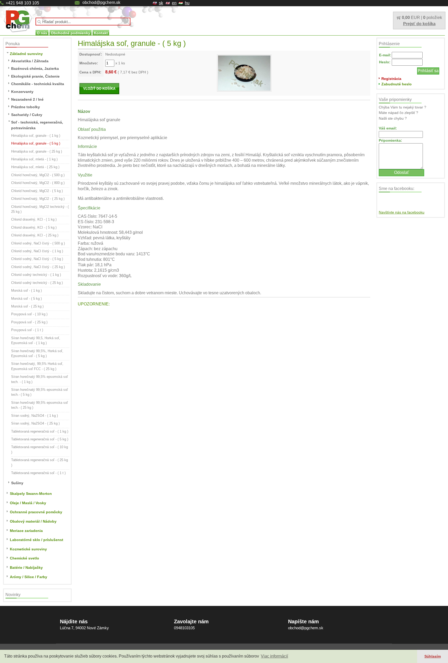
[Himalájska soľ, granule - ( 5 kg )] (244, 73)
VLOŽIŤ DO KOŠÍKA (99, 89)
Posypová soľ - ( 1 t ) (27, 330)
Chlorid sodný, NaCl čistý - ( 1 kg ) (37, 251)
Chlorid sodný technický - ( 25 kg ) (37, 283)
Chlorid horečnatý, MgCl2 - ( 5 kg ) (37, 191)
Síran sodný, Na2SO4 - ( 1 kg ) (34, 416)
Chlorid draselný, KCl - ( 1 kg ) (34, 219)
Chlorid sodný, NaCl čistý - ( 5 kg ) (37, 259)
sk (161, 3)
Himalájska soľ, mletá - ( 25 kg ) (35, 167)
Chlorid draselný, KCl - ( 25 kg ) (34, 235)
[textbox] (83, 21)
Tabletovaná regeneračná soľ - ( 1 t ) (38, 473)
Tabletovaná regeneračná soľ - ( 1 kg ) (39, 431)
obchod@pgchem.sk (101, 2)
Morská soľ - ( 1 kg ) (26, 290)
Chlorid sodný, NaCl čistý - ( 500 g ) (38, 243)
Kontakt (101, 33)
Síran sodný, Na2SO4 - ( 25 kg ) (35, 423)
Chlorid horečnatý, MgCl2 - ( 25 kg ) (38, 199)
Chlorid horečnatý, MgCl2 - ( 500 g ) (38, 175)
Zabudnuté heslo (396, 84)
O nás (42, 33)
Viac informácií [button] (274, 656)
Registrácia (391, 79)
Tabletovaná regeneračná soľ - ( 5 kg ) (39, 439)
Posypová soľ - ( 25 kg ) (29, 322)
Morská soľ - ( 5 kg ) (26, 298)
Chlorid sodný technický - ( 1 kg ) (36, 275)
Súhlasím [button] (432, 656)
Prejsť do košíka (419, 24)
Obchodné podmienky (70, 33)
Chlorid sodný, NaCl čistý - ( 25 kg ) (38, 267)
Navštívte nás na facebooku (401, 212)
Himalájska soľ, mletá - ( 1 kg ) (34, 159)
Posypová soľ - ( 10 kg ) (29, 314)
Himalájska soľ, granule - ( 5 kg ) (35, 143)
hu (187, 3)
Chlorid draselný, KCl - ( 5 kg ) (34, 227)
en (174, 3)
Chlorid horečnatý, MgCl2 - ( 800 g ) (38, 183)
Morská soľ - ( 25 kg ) (27, 306)
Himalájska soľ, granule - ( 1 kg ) (35, 136)
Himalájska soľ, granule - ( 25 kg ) (36, 151)
